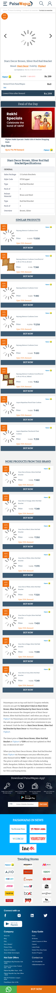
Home (33, 935)
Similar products (28, 219)
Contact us (37, 958)
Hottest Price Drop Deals (39, 950)
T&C (4, 88)
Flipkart (42, 66)
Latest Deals (35, 947)
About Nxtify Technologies (12, 953)
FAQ (5, 941)
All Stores (35, 938)
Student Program (37, 953)
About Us (7, 935)
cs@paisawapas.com (38, 964)
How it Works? (8, 944)
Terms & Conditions (9, 950)
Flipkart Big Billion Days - (13, 970)
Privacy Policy (8, 947)
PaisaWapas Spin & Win (11, 982)
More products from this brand (28, 461)
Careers (34, 944)
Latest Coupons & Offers (39, 941)
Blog (5, 938)
